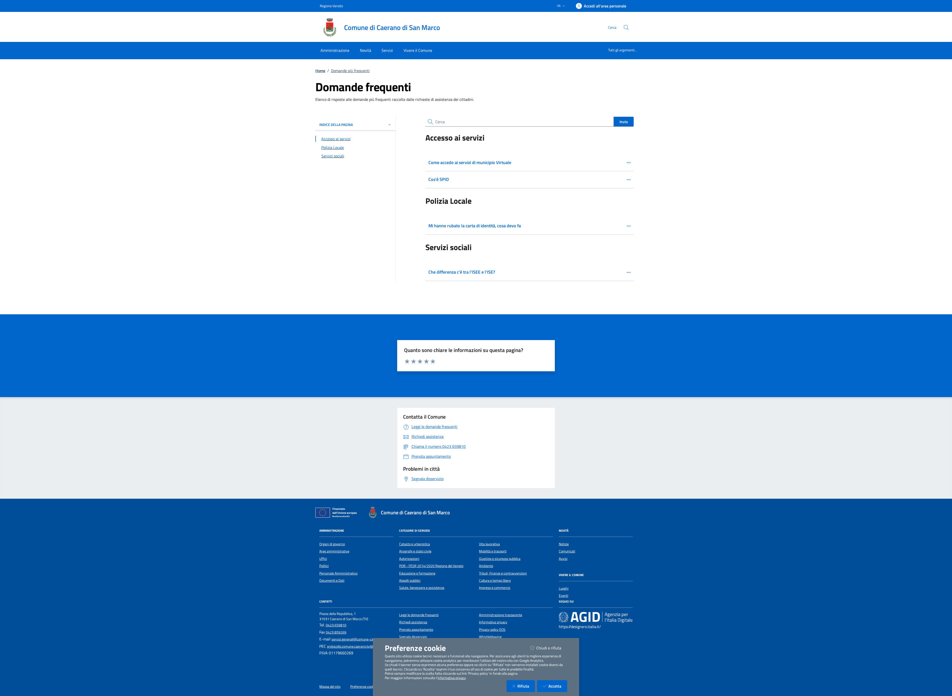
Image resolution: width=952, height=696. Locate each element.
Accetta (557, 686)
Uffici (323, 558)
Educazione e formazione (417, 573)
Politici (324, 566)
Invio (624, 122)
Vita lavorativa (489, 544)
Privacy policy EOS (492, 629)
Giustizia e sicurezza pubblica (499, 558)
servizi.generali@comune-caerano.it (357, 639)
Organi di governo (332, 544)
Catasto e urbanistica (414, 544)
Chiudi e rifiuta (551, 648)
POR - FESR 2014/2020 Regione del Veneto (431, 566)
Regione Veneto (331, 5)
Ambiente (486, 566)
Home (320, 71)
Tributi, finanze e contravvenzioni (503, 573)
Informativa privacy (493, 622)
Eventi (563, 595)
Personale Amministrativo (338, 573)
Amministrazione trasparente (500, 615)
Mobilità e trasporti (492, 551)
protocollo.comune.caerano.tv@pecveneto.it (359, 646)
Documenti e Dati (331, 580)
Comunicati (567, 551)
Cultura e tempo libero (495, 580)
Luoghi (563, 588)
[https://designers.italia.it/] (596, 617)
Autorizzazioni (409, 558)
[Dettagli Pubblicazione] (629, 163)
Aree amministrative (334, 551)
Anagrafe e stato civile (415, 551)
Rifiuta (526, 686)
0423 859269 (336, 632)
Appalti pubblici (409, 580)
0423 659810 (336, 625)
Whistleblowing (490, 636)
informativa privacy (452, 678)
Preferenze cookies (364, 686)
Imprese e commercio (494, 587)
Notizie (564, 544)
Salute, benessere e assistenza (421, 587)
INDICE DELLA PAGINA (336, 124)
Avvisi (563, 558)
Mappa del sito (329, 686)
